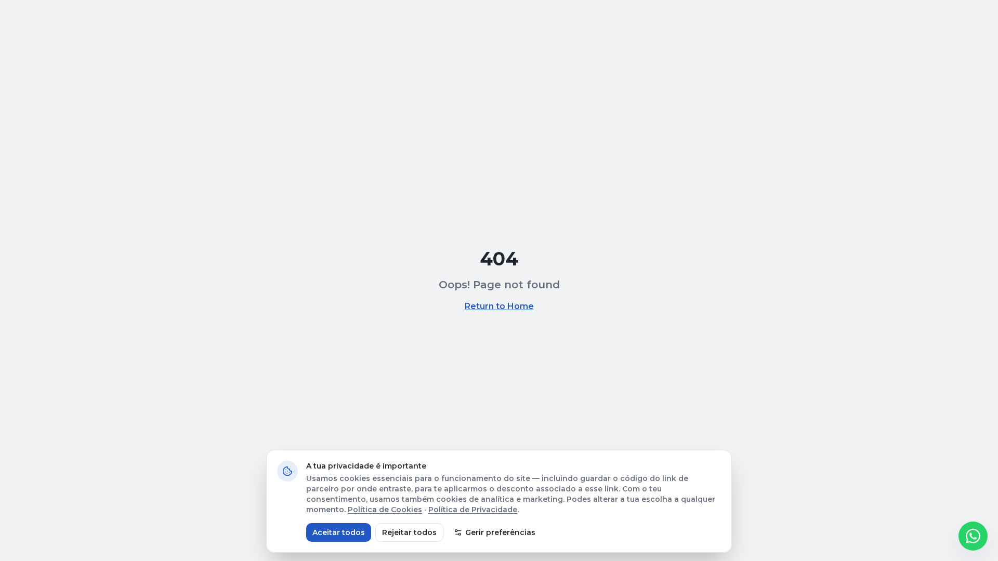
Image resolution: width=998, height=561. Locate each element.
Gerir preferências (500, 532)
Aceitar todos (338, 532)
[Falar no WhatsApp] (973, 536)
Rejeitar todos (409, 532)
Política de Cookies (385, 509)
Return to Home (499, 306)
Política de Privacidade (472, 509)
